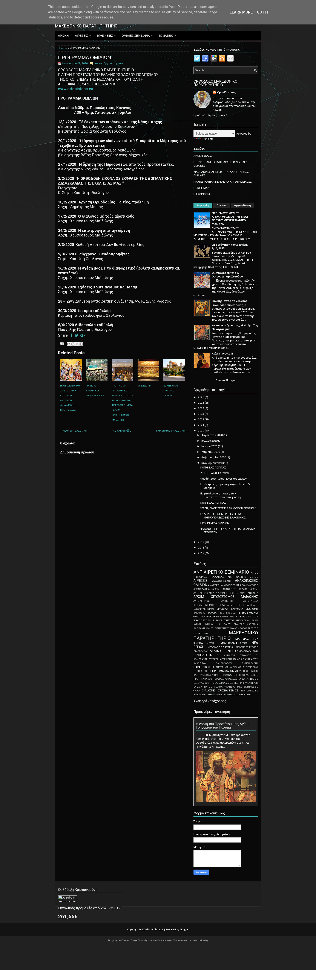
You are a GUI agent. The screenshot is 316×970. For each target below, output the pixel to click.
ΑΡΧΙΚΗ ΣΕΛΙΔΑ (203, 155)
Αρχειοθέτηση (242, 205)
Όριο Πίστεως (226, 92)
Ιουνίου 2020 (209, 446)
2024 (201, 408)
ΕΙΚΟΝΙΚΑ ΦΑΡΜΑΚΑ (230, 608)
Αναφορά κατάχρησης (209, 701)
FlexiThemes (123, 940)
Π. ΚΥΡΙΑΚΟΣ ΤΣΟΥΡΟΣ (234, 655)
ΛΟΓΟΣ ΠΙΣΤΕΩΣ (249, 628)
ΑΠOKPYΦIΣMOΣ (249, 585)
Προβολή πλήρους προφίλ (210, 115)
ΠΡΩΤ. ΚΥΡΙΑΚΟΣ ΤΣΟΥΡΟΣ (208, 678)
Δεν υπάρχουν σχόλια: (109, 63)
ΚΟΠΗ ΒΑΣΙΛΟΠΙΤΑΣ (213, 467)
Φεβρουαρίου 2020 (214, 457)
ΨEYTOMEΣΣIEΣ (249, 690)
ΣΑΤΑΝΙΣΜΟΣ (250, 678)
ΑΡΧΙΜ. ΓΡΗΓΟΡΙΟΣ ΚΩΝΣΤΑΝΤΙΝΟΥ (238, 593)
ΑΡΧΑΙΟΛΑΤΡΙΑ (201, 589)
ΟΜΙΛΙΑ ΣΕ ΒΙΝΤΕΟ (221, 651)
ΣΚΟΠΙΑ (238, 683)
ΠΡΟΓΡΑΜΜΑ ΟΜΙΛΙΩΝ (84, 57)
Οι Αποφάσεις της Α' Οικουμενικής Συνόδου (227, 274)
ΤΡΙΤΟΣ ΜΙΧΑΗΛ (213, 686)
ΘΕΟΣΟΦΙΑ (199, 616)
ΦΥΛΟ (196, 690)
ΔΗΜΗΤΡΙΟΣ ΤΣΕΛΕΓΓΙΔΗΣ (242, 605)
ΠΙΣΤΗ (207, 671)
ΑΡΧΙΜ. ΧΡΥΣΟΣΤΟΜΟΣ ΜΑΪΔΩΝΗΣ (225, 597)
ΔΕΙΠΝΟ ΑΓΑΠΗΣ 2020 (214, 473)
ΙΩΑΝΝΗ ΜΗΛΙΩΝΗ (204, 624)
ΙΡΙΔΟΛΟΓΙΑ (242, 620)
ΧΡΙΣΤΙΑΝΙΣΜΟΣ (228, 690)
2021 (201, 425)
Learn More (241, 12)
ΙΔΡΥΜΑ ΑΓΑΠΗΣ (229, 616)
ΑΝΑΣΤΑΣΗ (214, 585)
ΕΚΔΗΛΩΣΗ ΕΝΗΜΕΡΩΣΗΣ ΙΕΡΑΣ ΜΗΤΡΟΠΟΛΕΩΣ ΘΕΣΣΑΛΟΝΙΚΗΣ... (223, 515)
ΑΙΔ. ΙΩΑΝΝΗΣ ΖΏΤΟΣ (243, 577)
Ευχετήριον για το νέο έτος (229, 301)
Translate (207, 139)
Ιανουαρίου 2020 (212, 463)
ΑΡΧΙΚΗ (63, 35)
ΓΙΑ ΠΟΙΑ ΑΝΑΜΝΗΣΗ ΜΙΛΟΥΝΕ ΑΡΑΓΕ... (96, 390)
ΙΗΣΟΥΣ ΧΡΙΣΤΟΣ (223, 620)
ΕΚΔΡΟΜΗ (252, 608)
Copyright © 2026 (137, 929)
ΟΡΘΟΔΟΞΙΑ (202, 655)
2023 (201, 413)
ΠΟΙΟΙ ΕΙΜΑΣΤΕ (202, 187)
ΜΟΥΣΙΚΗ (212, 643)
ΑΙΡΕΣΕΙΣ (83, 35)
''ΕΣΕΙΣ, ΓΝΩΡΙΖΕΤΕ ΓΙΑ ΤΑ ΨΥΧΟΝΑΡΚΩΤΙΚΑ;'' (228, 508)
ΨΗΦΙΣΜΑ (245, 694)
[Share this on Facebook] (71, 335)
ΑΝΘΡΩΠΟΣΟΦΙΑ (230, 585)
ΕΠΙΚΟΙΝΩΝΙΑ (201, 194)
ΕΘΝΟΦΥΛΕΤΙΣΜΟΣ (203, 609)
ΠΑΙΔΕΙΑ (237, 659)
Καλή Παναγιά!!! (222, 353)
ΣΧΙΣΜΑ (197, 686)
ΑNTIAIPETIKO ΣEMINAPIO (221, 572)
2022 (201, 419)
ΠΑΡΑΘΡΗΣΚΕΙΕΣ (204, 667)
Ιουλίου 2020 (209, 440)
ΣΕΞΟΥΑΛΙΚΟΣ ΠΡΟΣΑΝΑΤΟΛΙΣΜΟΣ (213, 683)
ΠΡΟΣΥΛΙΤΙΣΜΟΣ (248, 675)
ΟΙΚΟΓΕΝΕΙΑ (200, 651)
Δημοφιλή (203, 205)
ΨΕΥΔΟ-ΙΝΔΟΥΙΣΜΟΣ (227, 694)
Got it (263, 12)
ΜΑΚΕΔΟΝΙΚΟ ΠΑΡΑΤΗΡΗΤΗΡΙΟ (225, 635)
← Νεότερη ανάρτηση (73, 430)
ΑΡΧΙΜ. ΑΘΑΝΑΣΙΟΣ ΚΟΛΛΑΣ (230, 589)
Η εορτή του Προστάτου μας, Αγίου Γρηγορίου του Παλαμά (222, 725)
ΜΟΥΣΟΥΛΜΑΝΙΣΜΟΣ (234, 643)
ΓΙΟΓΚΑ (220, 604)
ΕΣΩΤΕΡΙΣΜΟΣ (228, 612)
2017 (201, 553)
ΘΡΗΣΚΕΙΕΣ (106, 35)
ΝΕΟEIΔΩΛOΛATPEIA (220, 647)
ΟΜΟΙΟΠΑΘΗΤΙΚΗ (247, 651)
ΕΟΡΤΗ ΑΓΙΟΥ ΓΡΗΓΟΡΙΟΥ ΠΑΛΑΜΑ (170, 390)
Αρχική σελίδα (122, 430)
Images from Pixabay (198, 940)
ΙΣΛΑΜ (254, 620)
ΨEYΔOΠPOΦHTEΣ (204, 694)
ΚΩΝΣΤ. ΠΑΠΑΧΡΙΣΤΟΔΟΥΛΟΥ (222, 628)
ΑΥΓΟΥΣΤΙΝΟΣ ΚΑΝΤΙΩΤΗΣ (213, 601)
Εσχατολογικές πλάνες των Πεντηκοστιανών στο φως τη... (221, 495)
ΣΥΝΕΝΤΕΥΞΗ (250, 683)
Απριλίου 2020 (211, 451)
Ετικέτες (221, 205)
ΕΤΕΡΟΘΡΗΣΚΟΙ (248, 612)
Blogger (230, 380)
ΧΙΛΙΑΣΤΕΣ (209, 690)
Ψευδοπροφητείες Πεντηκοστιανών (223, 478)
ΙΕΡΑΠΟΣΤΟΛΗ (202, 620)
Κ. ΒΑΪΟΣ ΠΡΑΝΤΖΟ (231, 624)
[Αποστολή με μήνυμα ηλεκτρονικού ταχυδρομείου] (69, 344)
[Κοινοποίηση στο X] (77, 344)
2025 (201, 402)
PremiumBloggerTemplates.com (172, 940)
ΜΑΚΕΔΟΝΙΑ (144, 385)
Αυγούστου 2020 (212, 435)
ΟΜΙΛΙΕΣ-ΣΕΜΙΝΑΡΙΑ (137, 35)
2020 (201, 430)
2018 (201, 547)
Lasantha (151, 940)
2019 (201, 542)
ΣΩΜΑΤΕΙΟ (167, 35)
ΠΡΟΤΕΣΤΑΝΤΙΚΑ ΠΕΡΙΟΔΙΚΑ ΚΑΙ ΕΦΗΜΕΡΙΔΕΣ (222, 181)
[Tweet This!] (76, 335)
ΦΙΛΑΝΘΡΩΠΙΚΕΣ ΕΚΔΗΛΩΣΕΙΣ (241, 686)
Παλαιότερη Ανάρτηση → (172, 430)
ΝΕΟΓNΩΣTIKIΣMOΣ (247, 647)
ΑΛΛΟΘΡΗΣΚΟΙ (221, 580)
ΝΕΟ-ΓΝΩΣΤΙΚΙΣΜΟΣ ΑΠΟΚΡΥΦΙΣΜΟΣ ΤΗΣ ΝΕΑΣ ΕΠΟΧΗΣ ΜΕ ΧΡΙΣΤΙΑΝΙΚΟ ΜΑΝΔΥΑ (230, 219)
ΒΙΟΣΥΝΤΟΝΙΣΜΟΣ (203, 605)
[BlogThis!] (73, 344)
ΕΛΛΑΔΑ (212, 612)
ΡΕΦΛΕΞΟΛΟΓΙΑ (232, 678)
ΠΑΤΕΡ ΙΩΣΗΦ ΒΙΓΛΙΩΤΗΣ (230, 667)
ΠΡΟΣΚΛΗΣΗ (229, 674)
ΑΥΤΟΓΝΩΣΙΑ (250, 601)
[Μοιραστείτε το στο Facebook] (81, 344)
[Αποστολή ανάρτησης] (61, 343)
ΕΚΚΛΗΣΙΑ (199, 612)
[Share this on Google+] (82, 335)
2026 (201, 397)
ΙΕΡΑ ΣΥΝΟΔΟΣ (248, 616)
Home (63, 48)
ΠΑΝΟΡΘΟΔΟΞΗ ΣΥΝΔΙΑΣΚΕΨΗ (237, 663)
